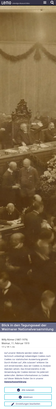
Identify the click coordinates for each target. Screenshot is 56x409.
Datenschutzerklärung (15, 381)
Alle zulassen (28, 390)
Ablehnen (28, 397)
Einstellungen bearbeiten (28, 403)
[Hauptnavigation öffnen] (44, 2)
